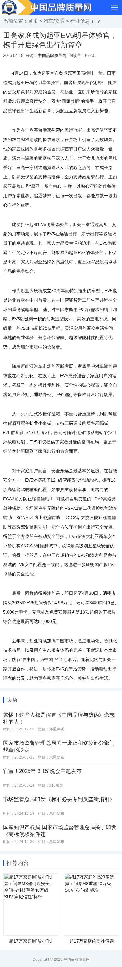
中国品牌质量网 (52, 55)
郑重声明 (56, 729)
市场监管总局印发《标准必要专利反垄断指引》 (59, 799)
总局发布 (56, 757)
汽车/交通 (54, 21)
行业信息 (80, 21)
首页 (33, 21)
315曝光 (56, 785)
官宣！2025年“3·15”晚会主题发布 (42, 771)
